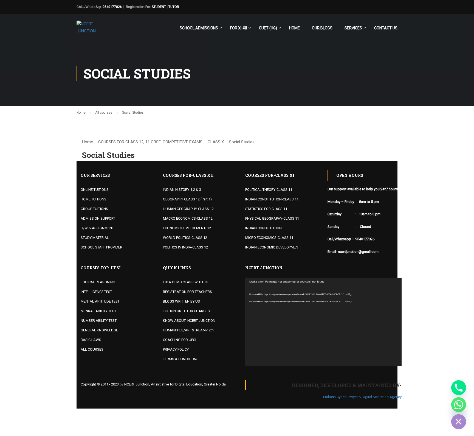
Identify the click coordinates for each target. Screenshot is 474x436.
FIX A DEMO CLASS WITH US (185, 282)
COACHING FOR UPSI (179, 340)
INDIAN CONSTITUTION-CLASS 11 (271, 199)
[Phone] (458, 387)
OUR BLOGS (322, 28)
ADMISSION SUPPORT (98, 218)
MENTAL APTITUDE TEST (100, 301)
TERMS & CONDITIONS (181, 359)
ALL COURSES (92, 349)
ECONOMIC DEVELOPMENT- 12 (187, 228)
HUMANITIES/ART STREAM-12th (188, 330)
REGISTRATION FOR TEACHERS (187, 292)
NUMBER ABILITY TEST (99, 320)
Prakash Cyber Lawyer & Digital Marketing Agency (362, 397)
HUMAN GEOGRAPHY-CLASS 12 (188, 209)
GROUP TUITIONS (94, 209)
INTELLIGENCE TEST (96, 292)
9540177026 (112, 7)
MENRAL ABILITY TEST (98, 311)
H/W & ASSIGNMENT (97, 228)
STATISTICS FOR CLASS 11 (266, 209)
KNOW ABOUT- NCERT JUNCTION (189, 320)
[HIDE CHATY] (458, 421)
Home (294, 28)
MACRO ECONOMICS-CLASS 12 (188, 218)
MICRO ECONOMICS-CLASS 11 (269, 238)
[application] (323, 322)
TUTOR (173, 7)
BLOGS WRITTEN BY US (181, 301)
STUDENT (159, 7)
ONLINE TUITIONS (95, 190)
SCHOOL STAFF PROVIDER (101, 247)
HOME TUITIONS (93, 199)
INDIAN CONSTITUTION (263, 228)
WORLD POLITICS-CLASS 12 (185, 238)
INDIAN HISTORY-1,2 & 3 (182, 190)
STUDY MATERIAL (95, 238)
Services (353, 28)
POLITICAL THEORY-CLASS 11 (268, 190)
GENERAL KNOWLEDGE (99, 330)
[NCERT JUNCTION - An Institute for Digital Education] (87, 30)
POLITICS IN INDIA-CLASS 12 (185, 247)
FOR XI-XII (238, 28)
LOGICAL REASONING (98, 282)
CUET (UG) (268, 28)
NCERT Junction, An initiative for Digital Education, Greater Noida (175, 384)
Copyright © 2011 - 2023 (100, 384)
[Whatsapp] (458, 404)
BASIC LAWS (91, 340)
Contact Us (385, 28)
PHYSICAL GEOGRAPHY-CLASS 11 (272, 218)
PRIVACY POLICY (176, 349)
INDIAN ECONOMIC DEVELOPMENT (272, 247)
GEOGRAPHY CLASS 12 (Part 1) (187, 199)
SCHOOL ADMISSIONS (199, 28)
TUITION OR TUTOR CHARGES (186, 311)
